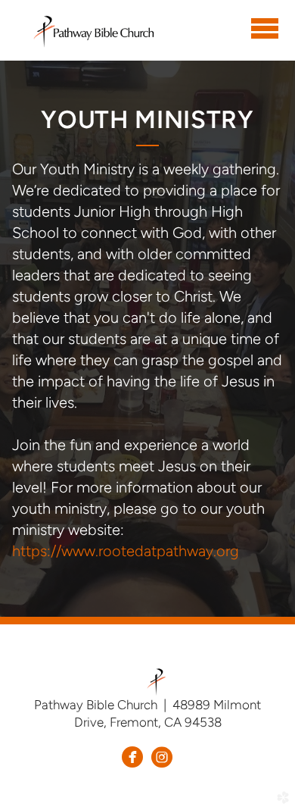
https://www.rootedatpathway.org (125, 551)
